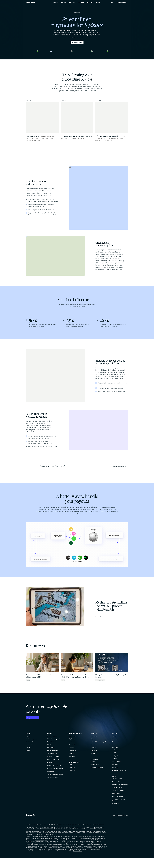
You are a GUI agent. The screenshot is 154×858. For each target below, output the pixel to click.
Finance (71, 764)
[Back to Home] (30, 2)
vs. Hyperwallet (116, 761)
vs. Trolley (115, 767)
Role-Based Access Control (55, 768)
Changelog (94, 750)
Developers (72, 770)
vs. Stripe (115, 750)
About (114, 736)
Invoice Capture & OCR (53, 759)
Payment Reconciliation (54, 765)
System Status (116, 793)
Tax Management (52, 753)
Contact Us (115, 803)
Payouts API (50, 747)
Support (93, 753)
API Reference (95, 764)
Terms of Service (117, 778)
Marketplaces (73, 736)
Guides (93, 761)
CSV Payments (51, 745)
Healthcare (72, 756)
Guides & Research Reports (98, 742)
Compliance (50, 771)
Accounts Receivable (53, 777)
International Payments (53, 739)
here (64, 839)
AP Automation (30, 742)
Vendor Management (31, 739)
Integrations (29, 745)
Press (114, 742)
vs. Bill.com (115, 753)
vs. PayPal (115, 764)
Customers (94, 745)
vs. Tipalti (115, 756)
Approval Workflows (53, 756)
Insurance (72, 742)
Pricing (28, 750)
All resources (94, 736)
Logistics (71, 747)
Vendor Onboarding (52, 750)
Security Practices (117, 796)
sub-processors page (41, 839)
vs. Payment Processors (119, 770)
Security (28, 747)
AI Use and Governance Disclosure (119, 799)
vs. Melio (114, 758)
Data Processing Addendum (120, 784)
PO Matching (51, 762)
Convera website (77, 850)
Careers (114, 739)
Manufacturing (73, 750)
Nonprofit (71, 753)
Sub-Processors (117, 787)
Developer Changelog (97, 767)
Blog (92, 739)
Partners (93, 747)
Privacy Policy (116, 781)
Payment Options (52, 736)
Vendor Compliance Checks (55, 774)
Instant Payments (52, 742)
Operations (72, 767)
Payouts (28, 736)
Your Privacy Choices (118, 790)
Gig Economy (73, 739)
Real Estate (72, 745)
